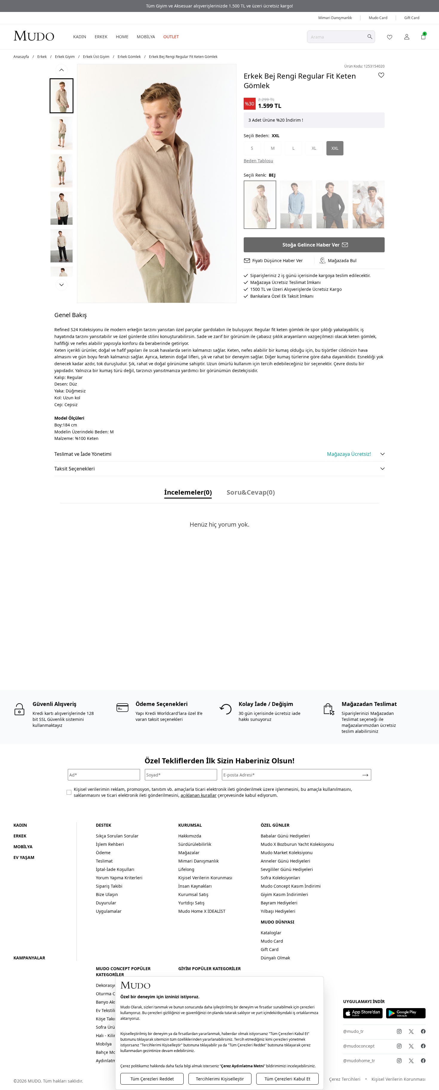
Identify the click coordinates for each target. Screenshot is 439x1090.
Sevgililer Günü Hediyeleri (287, 869)
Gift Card (411, 17)
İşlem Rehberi (110, 844)
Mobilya (104, 1044)
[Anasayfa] (33, 35)
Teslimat (104, 861)
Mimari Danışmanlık (335, 17)
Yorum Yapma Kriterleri (119, 877)
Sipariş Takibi (109, 886)
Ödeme (103, 852)
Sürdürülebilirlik (194, 844)
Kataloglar (271, 932)
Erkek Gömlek (129, 56)
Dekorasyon (107, 985)
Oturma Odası (110, 993)
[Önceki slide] (61, 70)
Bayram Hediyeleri (279, 903)
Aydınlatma (107, 1060)
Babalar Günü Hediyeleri (285, 836)
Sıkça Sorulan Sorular (117, 836)
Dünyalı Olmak (275, 958)
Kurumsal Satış (193, 894)
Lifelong (186, 869)
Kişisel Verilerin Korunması (205, 877)
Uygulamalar (109, 911)
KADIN (79, 36)
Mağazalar (188, 852)
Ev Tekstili (105, 1010)
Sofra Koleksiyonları (280, 877)
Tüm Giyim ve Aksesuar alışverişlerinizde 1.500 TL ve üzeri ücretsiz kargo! (219, 6)
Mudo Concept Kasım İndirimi (291, 886)
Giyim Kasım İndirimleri (284, 894)
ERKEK (101, 36)
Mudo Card (378, 17)
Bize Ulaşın (107, 894)
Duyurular (106, 903)
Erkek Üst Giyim (96, 56)
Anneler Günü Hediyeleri (285, 861)
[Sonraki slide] (61, 285)
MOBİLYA (146, 36)
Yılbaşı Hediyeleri (278, 911)
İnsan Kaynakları (195, 886)
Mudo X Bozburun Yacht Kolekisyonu (297, 844)
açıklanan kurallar (199, 795)
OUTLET (171, 36)
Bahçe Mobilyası (112, 1052)
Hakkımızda (189, 836)
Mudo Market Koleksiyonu (287, 852)
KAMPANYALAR (29, 958)
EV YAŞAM (23, 857)
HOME (122, 36)
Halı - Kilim (107, 1035)
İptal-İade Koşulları (115, 869)
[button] (61, 95)
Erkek (42, 56)
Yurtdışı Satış (191, 903)
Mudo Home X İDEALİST (201, 911)
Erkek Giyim (65, 56)
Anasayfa (21, 56)
